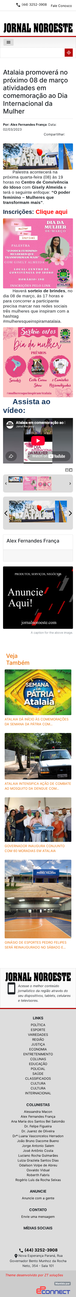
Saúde (38, 1074)
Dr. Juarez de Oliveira (38, 1131)
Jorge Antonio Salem (38, 1146)
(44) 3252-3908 (38, 1250)
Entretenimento (38, 1054)
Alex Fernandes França (38, 1116)
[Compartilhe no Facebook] (72, 135)
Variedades (38, 1035)
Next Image (70, 513)
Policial (38, 1069)
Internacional (38, 1093)
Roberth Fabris (38, 1175)
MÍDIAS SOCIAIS (38, 1228)
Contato (38, 1210)
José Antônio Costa (38, 1151)
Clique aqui (51, 211)
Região (38, 1039)
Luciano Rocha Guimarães (38, 1155)
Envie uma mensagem (38, 1217)
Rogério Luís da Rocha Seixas (38, 1180)
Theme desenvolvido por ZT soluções (34, 1275)
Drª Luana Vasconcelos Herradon (38, 1136)
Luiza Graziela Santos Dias (38, 1160)
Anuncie (38, 1191)
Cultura (38, 1083)
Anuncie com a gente (38, 1198)
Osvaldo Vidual (38, 1170)
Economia (38, 1049)
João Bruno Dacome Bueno (38, 1141)
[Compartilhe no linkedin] (68, 135)
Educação (38, 1064)
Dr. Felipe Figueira (38, 1126)
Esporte (38, 1030)
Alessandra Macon (38, 1112)
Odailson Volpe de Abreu (38, 1165)
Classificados (38, 1078)
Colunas (38, 1059)
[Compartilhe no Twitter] (70, 135)
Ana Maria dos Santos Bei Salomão (38, 1121)
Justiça (38, 1044)
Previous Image (6, 513)
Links (38, 1018)
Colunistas (38, 1105)
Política (38, 1025)
